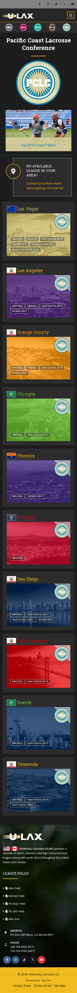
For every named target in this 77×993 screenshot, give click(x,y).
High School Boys (52, 239)
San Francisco (32, 641)
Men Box (32, 239)
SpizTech (46, 980)
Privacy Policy (22, 985)
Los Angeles (30, 270)
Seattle (24, 702)
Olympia (26, 394)
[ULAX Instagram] (48, 4)
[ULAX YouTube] (72, 4)
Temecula (27, 764)
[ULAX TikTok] (56, 4)
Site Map (59, 985)
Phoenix (26, 456)
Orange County (33, 332)
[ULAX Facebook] (40, 4)
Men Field (17, 239)
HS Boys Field (16, 903)
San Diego (27, 579)
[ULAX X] (64, 4)
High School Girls (22, 619)
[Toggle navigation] (70, 15)
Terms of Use (43, 985)
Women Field (19, 244)
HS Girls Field (16, 911)
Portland (26, 517)
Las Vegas (27, 209)
